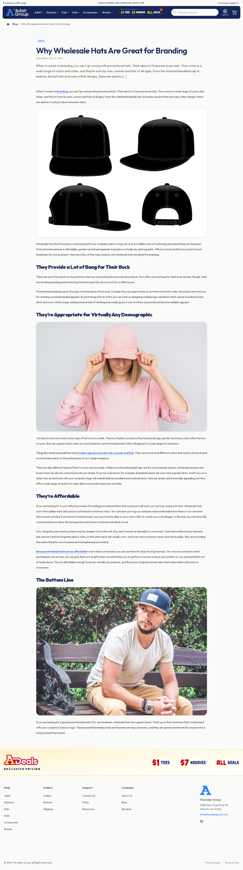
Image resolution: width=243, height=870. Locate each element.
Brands (106, 12)
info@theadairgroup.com (214, 814)
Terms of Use (232, 862)
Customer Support (228, 3)
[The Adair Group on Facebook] (201, 821)
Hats (41, 41)
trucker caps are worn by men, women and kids (105, 453)
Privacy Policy (213, 862)
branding (62, 91)
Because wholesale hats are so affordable (61, 551)
